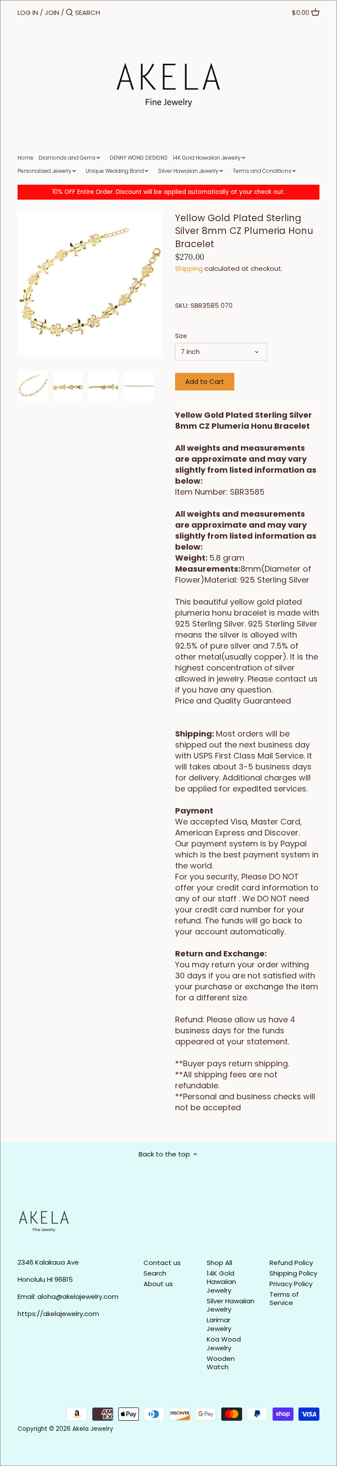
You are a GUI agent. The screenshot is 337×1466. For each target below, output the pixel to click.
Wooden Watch (221, 1363)
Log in (28, 12)
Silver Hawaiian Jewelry (231, 1305)
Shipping (189, 268)
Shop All (219, 1262)
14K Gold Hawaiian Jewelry (221, 1282)
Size (181, 336)
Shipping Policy (293, 1273)
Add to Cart (204, 381)
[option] (33, 386)
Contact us (162, 1262)
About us (158, 1283)
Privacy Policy (290, 1283)
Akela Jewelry (92, 1429)
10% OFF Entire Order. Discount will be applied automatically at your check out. (168, 192)
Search (154, 1273)
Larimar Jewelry (219, 1324)
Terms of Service (284, 1299)
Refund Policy (291, 1262)
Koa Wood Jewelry (224, 1344)
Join (52, 12)
